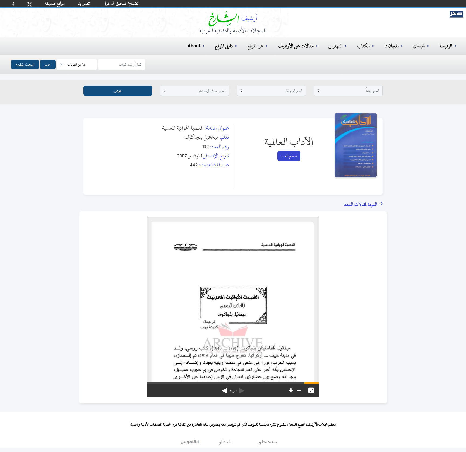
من (233, 391)
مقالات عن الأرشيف (296, 46)
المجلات (392, 46)
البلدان (419, 46)
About (193, 46)
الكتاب (363, 46)
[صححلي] (267, 444)
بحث (48, 64)
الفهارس (335, 46)
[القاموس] (190, 444)
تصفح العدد (289, 155)
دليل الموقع (224, 46)
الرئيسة (446, 46)
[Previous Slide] (241, 388)
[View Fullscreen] (311, 390)
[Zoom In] (291, 390)
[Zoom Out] (299, 390)
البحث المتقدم (25, 64)
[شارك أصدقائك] (13, 4)
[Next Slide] (224, 388)
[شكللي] (225, 444)
